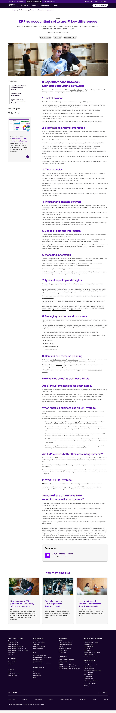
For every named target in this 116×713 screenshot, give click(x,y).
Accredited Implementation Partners (42, 657)
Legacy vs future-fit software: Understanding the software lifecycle (90, 603)
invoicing (99, 205)
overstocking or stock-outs (87, 362)
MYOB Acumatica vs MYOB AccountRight (69, 668)
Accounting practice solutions (91, 642)
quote (55, 260)
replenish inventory (48, 298)
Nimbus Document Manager (91, 656)
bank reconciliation (82, 207)
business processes (82, 289)
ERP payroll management (65, 642)
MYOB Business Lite (13, 642)
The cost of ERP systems (49, 121)
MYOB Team (11, 664)
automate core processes (68, 113)
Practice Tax (87, 648)
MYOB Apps (11, 658)
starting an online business (63, 465)
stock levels (64, 296)
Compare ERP (63, 656)
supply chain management (58, 360)
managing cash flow (48, 207)
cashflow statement (75, 310)
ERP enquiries (62, 652)
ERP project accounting (65, 648)
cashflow (67, 246)
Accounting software (38, 640)
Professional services (51, 350)
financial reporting (53, 248)
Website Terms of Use (66, 699)
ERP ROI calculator (63, 650)
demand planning (73, 360)
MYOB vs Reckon (12, 675)
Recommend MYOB (89, 644)
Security (106, 699)
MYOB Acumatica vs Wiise (65, 661)
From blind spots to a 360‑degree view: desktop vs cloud (53, 603)
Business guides (88, 666)
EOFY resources (88, 663)
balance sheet (46, 310)
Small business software (15, 638)
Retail (34, 677)
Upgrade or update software (91, 680)
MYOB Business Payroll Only (15, 646)
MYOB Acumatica (47, 484)
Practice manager (88, 646)
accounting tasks (98, 258)
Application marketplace (39, 655)
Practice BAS (87, 650)
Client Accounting (88, 654)
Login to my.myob (88, 678)
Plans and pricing (12, 640)
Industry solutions (38, 667)
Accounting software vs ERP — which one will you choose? (18, 101)
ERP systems (49, 513)
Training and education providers (41, 663)
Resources (24, 699)
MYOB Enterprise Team (62, 554)
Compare (11, 669)
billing (85, 246)
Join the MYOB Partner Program (92, 652)
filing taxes (70, 260)
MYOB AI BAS (11, 652)
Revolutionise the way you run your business (18, 140)
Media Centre (38, 699)
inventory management (60, 367)
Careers (51, 699)
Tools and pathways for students (92, 670)
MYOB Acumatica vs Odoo (65, 663)
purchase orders (76, 246)
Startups (35, 671)
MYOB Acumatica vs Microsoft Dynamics (69, 664)
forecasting (59, 365)
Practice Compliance (89, 640)
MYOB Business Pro (13, 644)
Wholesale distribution (51, 346)
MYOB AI (10, 654)
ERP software (63, 638)
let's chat (79, 522)
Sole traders (36, 670)
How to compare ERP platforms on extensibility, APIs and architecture (22, 603)
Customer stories (88, 674)
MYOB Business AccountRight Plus (17, 648)
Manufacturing (49, 343)
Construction (48, 340)
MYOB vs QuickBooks (13, 673)
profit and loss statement (58, 310)
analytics (90, 306)
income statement (99, 308)
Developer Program (38, 659)
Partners (36, 653)
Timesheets (36, 644)
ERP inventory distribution (65, 644)
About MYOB (11, 699)
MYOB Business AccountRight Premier (18, 650)
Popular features (38, 638)
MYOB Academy (88, 676)
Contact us (86, 685)
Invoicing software (38, 648)
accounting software (76, 90)
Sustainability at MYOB (90, 683)
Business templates (89, 668)
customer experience (69, 401)
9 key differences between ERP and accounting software (19, 87)
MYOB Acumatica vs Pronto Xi (66, 666)
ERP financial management (65, 640)
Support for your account (90, 664)
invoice (64, 260)
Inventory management (39, 646)
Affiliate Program (37, 661)
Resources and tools (90, 660)
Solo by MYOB (12, 661)
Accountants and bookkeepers (93, 638)
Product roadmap (88, 682)
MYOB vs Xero (12, 671)
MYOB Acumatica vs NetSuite (66, 659)
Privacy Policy (82, 699)
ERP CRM (61, 646)
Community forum (88, 672)
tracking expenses (61, 207)
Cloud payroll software (39, 642)
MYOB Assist (11, 663)
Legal (94, 699)
